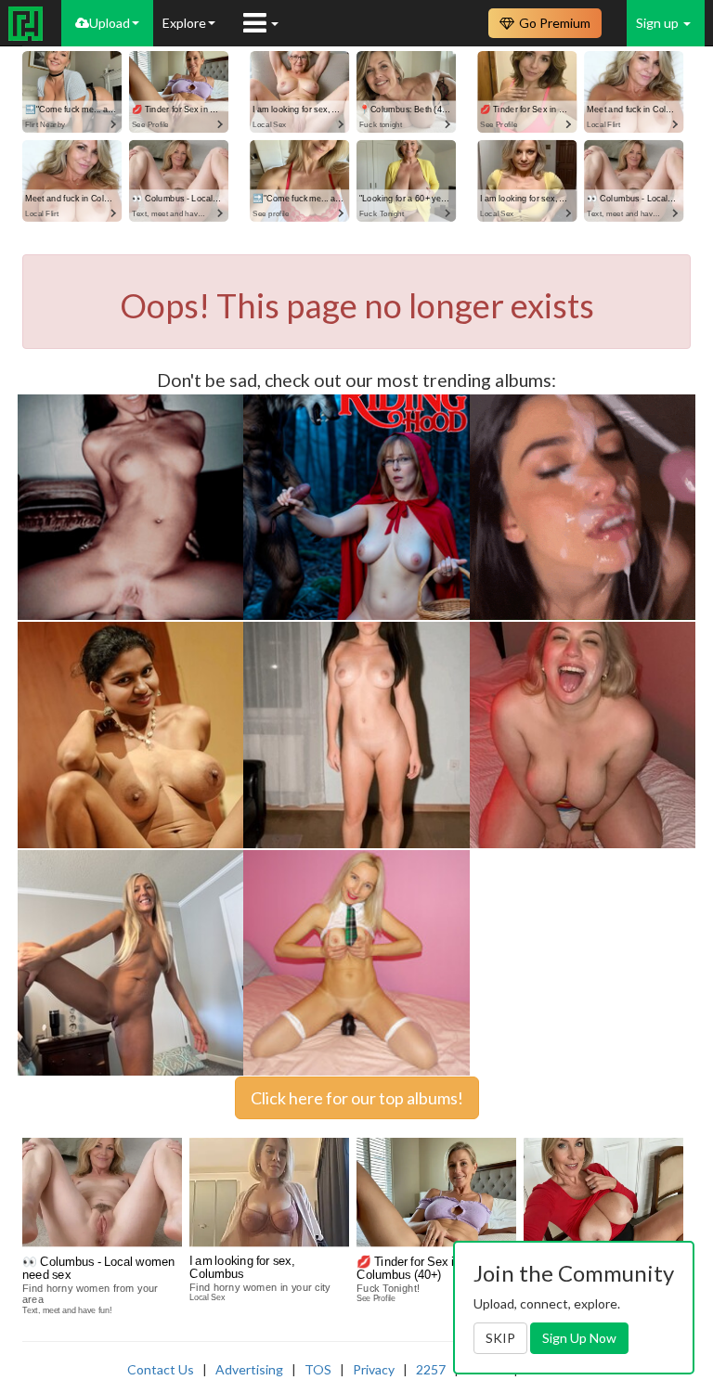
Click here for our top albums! (357, 1098)
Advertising (249, 1369)
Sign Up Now (579, 1338)
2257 (431, 1369)
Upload (109, 23)
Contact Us (160, 1369)
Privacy (374, 1369)
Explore (184, 23)
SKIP (500, 1338)
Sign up (658, 23)
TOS (318, 1369)
